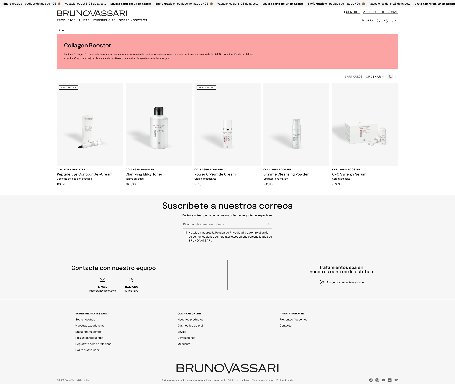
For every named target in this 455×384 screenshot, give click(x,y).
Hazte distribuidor (87, 350)
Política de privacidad (173, 380)
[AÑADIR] (118, 160)
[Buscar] (379, 20)
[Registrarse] (268, 224)
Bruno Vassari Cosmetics (77, 380)
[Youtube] (383, 380)
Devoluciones (186, 338)
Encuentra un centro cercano (345, 282)
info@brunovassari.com (102, 290)
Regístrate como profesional (93, 344)
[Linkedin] (390, 380)
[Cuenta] (386, 20)
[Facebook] (371, 380)
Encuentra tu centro (88, 332)
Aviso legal (219, 380)
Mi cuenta (184, 344)
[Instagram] (377, 380)
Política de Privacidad (229, 232)
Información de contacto (199, 380)
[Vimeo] (396, 380)
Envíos (182, 332)
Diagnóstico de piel (190, 325)
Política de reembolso (239, 380)
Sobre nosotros (85, 319)
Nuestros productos (190, 319)
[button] (375, 77)
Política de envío (284, 380)
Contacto (285, 325)
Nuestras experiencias (89, 325)
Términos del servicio (263, 380)
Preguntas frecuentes (89, 338)
